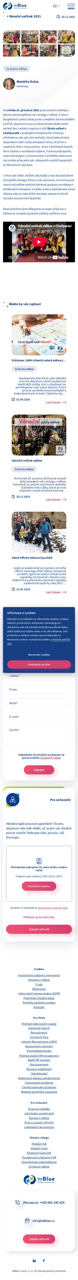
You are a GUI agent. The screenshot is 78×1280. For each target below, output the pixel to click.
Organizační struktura (39, 1083)
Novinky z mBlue (39, 980)
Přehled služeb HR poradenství (39, 1056)
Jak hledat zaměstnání (39, 1113)
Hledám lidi (39, 1144)
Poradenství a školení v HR (39, 1157)
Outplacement (39, 1064)
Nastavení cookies (39, 654)
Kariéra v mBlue (39, 1118)
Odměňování (39, 1073)
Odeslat (39, 770)
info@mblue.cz (44, 1221)
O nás (39, 984)
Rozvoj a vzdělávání (39, 1069)
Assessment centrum (39, 1046)
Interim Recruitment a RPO (39, 1042)
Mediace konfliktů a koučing (39, 1092)
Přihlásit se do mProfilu (39, 917)
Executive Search (39, 1028)
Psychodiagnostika (39, 1051)
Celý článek (53, 402)
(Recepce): (43, 1202)
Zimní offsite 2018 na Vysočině (32, 558)
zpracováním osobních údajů (52, 908)
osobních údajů (50, 758)
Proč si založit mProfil (39, 1122)
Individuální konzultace (39, 1127)
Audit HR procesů (39, 1060)
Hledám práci (39, 1148)
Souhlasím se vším (39, 664)
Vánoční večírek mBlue (27, 460)
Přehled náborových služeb (39, 1024)
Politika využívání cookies (39, 1002)
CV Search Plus (39, 1037)
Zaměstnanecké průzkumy (39, 1087)
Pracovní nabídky (39, 1109)
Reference (39, 989)
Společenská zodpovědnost (39, 1162)
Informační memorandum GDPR (39, 993)
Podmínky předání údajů (39, 998)
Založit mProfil (39, 929)
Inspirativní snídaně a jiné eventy (39, 975)
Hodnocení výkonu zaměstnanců (39, 1078)
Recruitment (39, 1032)
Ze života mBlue (16, 69)
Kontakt (39, 1007)
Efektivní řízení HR (39, 1153)
